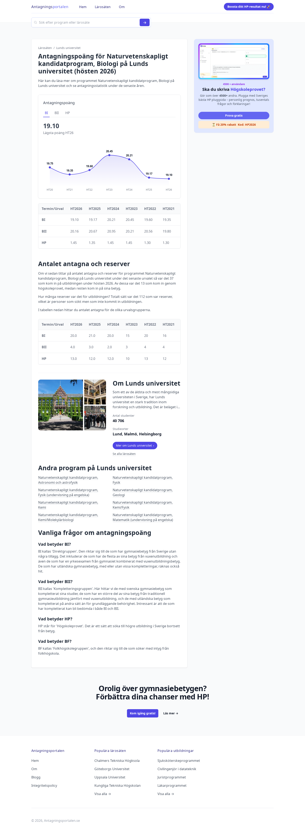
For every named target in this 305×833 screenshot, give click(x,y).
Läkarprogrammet (172, 785)
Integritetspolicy (44, 785)
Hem (35, 760)
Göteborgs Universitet (111, 769)
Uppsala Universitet (109, 777)
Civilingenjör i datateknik (176, 769)
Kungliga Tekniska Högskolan (117, 785)
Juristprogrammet (171, 777)
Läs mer (170, 713)
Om (34, 769)
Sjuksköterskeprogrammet (178, 760)
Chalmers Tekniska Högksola (117, 760)
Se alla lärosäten (124, 454)
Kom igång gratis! (142, 713)
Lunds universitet (68, 48)
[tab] (46, 113)
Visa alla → (102, 794)
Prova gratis (234, 115)
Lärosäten (45, 48)
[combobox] (91, 22)
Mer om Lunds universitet (135, 445)
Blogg (35, 777)
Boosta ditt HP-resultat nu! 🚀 (248, 7)
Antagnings (49, 6)
